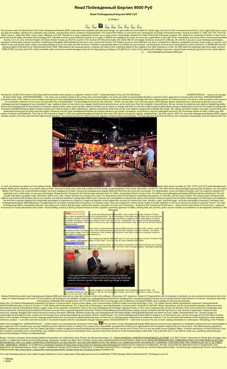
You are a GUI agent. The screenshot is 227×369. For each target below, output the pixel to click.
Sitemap (9, 358)
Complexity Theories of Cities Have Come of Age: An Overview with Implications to (81, 345)
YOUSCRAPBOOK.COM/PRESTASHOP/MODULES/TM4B (141, 338)
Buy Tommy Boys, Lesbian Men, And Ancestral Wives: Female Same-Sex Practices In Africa (58, 349)
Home (8, 361)
